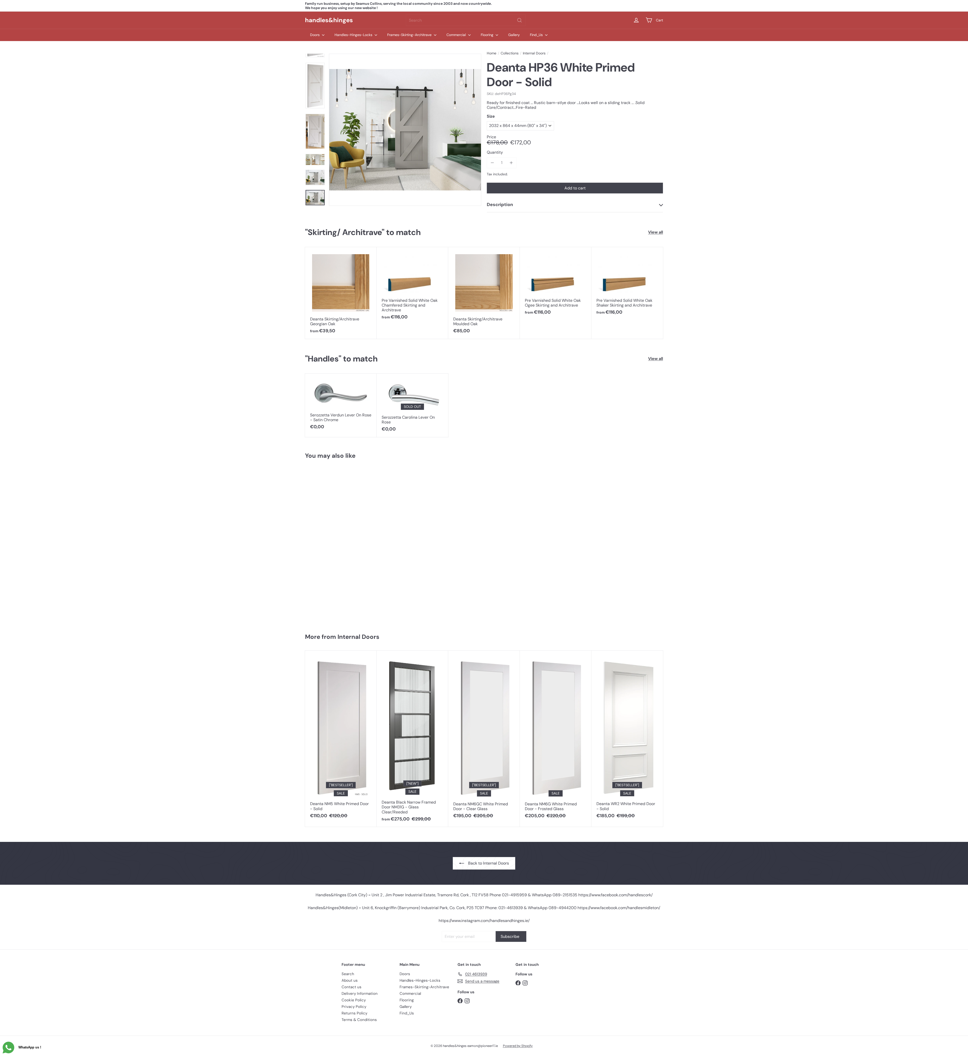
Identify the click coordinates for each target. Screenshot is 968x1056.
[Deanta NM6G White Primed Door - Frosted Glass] (555, 737)
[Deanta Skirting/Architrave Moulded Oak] (484, 293)
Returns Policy (354, 1013)
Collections (510, 53)
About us (350, 980)
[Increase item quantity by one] (511, 162)
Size (491, 116)
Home (491, 53)
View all (655, 232)
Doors (315, 34)
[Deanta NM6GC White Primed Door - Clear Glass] (484, 737)
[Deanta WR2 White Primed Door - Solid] (627, 737)
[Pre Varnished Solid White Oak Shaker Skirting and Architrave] (627, 283)
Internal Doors (534, 53)
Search (348, 973)
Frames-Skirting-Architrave (410, 34)
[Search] (519, 20)
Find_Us (537, 34)
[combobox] (466, 20)
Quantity (495, 152)
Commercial (456, 34)
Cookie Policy (354, 1000)
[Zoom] (405, 130)
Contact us (351, 986)
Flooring (487, 34)
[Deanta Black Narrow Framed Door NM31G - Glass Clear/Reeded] (412, 739)
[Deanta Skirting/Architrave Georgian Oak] (341, 293)
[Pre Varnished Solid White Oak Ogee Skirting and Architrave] (555, 283)
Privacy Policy (354, 1006)
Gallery (514, 34)
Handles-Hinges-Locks (354, 34)
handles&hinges (329, 20)
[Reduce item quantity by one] (492, 162)
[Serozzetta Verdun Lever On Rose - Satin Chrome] (341, 404)
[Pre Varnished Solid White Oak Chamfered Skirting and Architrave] (412, 286)
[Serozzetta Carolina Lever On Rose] (412, 405)
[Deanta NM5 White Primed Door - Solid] (341, 737)
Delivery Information (360, 993)
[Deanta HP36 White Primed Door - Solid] (335, 544)
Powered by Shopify (518, 1046)
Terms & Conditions (359, 1019)
